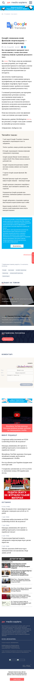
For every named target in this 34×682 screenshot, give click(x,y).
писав (29, 119)
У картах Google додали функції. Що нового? (15, 174)
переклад (5, 273)
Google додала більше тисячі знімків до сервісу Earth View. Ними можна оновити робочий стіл (16, 159)
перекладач (5, 276)
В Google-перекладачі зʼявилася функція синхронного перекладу (16, 152)
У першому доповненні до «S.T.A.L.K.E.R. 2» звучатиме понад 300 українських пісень (17, 471)
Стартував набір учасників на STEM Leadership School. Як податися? (15, 440)
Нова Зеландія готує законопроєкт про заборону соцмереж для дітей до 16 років (16, 511)
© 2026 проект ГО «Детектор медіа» (10, 645)
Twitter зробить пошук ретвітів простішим (17, 147)
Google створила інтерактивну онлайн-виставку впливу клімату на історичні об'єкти (16, 167)
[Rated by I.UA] (13, 660)
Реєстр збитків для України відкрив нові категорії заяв (17, 463)
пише (6, 61)
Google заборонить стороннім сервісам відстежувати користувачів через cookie (16, 201)
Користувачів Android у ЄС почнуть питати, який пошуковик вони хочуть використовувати (15, 208)
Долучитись (17, 246)
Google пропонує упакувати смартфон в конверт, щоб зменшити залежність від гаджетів (16, 186)
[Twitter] (25, 47)
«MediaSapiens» (27, 254)
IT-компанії (7, 14)
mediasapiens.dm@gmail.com (12, 646)
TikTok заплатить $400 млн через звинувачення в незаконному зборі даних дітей (15, 551)
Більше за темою (11, 283)
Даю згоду (17, 679)
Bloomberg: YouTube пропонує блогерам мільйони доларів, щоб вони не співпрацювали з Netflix (16, 456)
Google (4, 270)
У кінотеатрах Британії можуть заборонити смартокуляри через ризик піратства (16, 540)
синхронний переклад (16, 273)
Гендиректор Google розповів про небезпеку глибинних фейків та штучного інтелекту (16, 194)
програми (11, 270)
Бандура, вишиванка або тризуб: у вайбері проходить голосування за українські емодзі (14, 448)
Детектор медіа (17, 559)
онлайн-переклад (21, 270)
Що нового (14, 14)
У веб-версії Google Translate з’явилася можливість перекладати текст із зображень (16, 141)
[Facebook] (22, 47)
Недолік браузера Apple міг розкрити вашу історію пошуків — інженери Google (16, 180)
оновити (30, 363)
